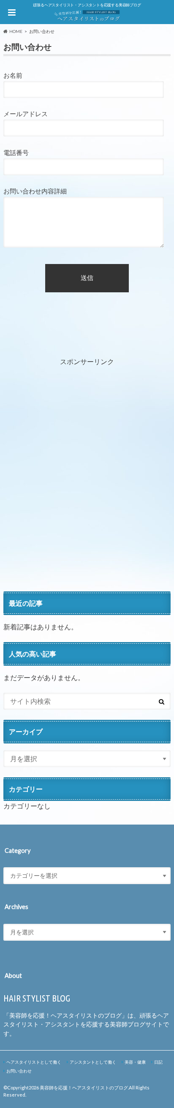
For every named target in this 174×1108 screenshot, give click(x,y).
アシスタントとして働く (93, 1061)
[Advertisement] (87, 484)
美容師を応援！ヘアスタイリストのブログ (84, 1087)
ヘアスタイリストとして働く (33, 1061)
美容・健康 (135, 1061)
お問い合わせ (19, 1070)
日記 (158, 1061)
